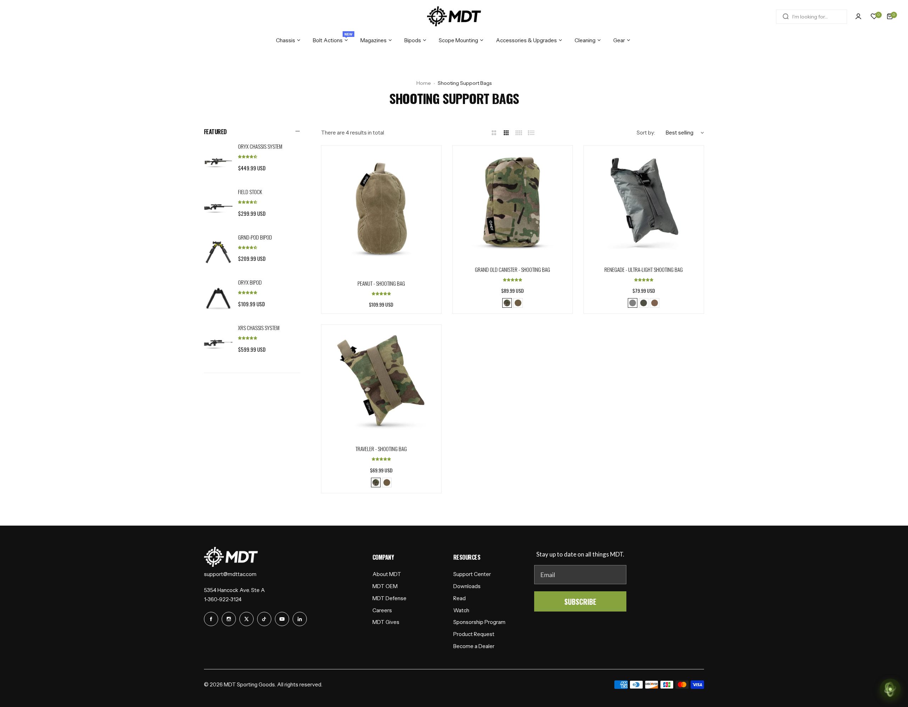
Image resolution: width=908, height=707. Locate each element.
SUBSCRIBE (580, 601)
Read (459, 598)
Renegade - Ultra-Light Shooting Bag (643, 269)
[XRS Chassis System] (218, 343)
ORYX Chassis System (260, 146)
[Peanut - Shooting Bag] (381, 212)
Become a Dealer (473, 646)
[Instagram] (229, 619)
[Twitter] (246, 619)
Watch (461, 610)
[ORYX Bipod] (218, 297)
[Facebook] (211, 619)
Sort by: (646, 132)
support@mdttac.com (230, 574)
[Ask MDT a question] (890, 689)
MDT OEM (385, 586)
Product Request (473, 634)
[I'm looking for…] (785, 16)
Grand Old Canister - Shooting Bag (512, 269)
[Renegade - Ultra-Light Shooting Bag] (643, 205)
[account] (858, 16)
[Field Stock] (218, 207)
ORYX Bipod (250, 282)
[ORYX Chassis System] (218, 161)
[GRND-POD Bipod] (218, 252)
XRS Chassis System (258, 327)
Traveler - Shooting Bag (381, 449)
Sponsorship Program (479, 622)
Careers (382, 610)
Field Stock (250, 192)
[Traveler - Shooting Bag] (381, 384)
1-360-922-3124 (223, 599)
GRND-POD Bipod (255, 237)
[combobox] (811, 16)
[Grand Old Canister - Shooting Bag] (512, 205)
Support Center (472, 574)
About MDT (386, 574)
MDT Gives (385, 622)
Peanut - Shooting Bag (381, 283)
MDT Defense (389, 598)
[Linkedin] (300, 619)
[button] (247, 156)
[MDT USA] (454, 16)
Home (423, 83)
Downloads (467, 586)
